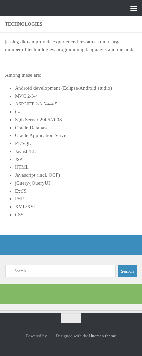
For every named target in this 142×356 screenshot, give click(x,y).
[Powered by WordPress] (50, 336)
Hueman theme (102, 335)
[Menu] (133, 8)
